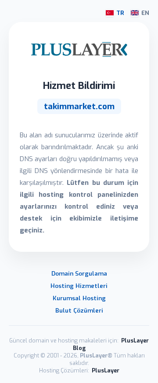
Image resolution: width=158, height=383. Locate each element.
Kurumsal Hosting (79, 298)
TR (120, 13)
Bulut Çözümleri (79, 310)
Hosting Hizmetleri (79, 286)
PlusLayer (105, 370)
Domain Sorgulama (79, 273)
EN (145, 13)
